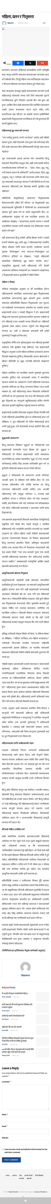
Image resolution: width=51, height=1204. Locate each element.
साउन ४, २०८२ (14, 1019)
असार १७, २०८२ (14, 1044)
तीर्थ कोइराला (5, 1019)
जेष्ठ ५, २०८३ (16, 997)
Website (5, 1137)
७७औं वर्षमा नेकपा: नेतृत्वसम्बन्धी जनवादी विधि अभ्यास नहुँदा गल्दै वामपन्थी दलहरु (18, 1051)
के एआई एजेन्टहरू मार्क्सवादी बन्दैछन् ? (15, 993)
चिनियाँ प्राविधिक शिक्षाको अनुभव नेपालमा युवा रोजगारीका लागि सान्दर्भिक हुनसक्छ (17, 1040)
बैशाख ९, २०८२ (15, 1056)
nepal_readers (6, 997)
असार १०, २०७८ (23, 23)
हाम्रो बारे (29, 1178)
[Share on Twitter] (30, 63)
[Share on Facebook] (18, 63)
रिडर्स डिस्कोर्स (39, 1175)
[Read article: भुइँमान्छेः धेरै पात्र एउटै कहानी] (42, 1030)
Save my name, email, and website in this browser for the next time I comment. (26, 1151)
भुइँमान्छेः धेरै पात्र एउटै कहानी (11, 1027)
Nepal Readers (14, 1192)
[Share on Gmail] (42, 63)
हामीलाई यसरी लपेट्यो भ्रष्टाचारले (13, 1016)
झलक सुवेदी (5, 1030)
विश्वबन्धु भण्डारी (6, 1056)
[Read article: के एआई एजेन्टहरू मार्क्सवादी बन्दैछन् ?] (42, 996)
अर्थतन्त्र (14, 1175)
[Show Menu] (3, 6)
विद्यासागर (11, 23)
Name (5, 1114)
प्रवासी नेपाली (28, 1175)
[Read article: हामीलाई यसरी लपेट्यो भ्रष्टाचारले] (42, 1019)
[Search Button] (48, 6)
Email (5, 1126)
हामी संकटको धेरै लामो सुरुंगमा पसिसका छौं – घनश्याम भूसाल (17, 1006)
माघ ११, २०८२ (15, 1011)
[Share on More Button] (25, 1200)
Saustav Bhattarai (41, 1192)
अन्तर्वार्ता (21, 1178)
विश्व (20, 1175)
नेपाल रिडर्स (4, 1044)
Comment (6, 1081)
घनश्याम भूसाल (5, 1011)
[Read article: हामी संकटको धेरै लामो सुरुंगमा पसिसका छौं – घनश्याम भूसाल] (42, 1008)
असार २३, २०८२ (14, 1030)
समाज (8, 1175)
